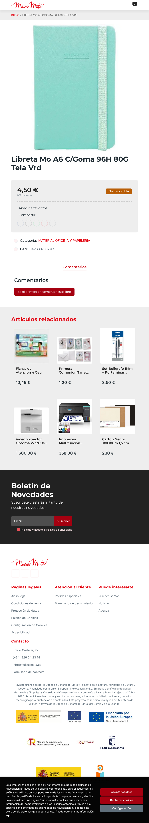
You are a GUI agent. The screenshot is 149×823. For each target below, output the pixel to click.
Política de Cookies (24, 618)
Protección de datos (25, 610)
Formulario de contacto (29, 672)
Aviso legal (18, 596)
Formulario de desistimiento (74, 603)
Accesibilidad (20, 632)
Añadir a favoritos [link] (33, 208)
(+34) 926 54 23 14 (26, 657)
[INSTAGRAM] (25, 573)
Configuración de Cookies (29, 625)
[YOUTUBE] (35, 573)
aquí (8, 815)
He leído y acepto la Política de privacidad (46, 529)
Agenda (103, 610)
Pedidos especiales (68, 596)
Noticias (104, 603)
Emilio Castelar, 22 (26, 650)
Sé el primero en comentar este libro (44, 291)
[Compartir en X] (28, 223)
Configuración (121, 808)
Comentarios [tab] (74, 267)
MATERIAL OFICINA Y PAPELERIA (64, 240)
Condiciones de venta (26, 603)
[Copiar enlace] (52, 223)
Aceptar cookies (121, 792)
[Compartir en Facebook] (20, 223)
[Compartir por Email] (44, 223)
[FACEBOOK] (15, 573)
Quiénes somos (108, 596)
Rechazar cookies (121, 800)
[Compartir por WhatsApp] (36, 223)
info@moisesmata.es (27, 664)
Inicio (15, 15)
